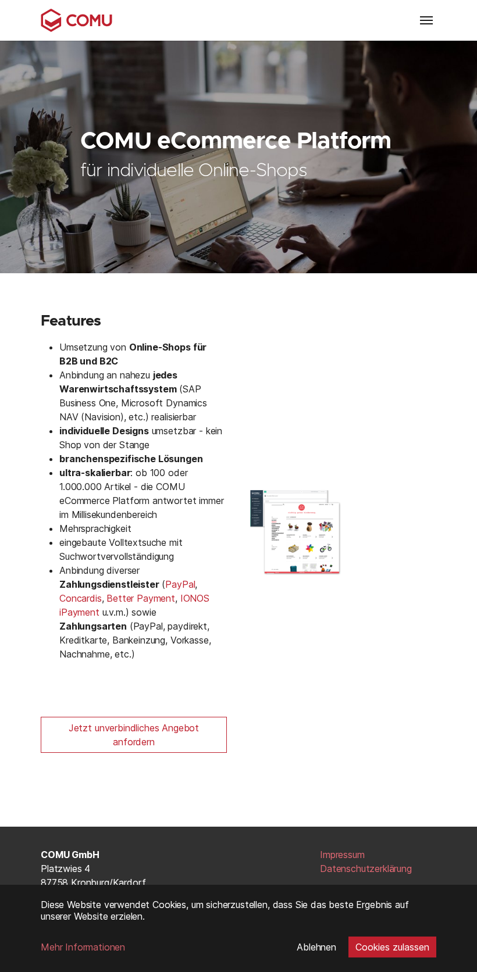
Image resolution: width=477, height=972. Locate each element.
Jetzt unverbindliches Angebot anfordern (134, 735)
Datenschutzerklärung (366, 868)
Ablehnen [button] (316, 947)
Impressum (342, 854)
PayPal (180, 584)
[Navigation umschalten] (426, 20)
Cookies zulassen (392, 947)
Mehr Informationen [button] (83, 947)
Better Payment (140, 598)
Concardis (80, 598)
